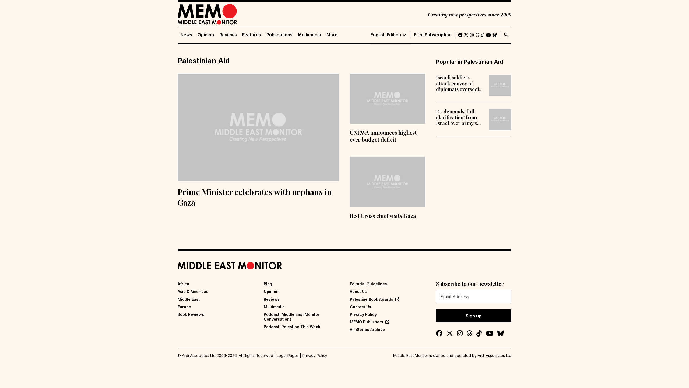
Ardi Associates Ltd (494, 355)
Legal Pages (288, 355)
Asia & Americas (193, 291)
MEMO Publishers (366, 322)
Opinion (206, 34)
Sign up (473, 315)
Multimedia (309, 34)
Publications (279, 34)
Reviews (228, 34)
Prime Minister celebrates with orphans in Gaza (255, 197)
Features (251, 34)
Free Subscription (433, 34)
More (332, 34)
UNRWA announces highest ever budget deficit (383, 136)
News (186, 34)
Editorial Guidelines (368, 284)
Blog (268, 284)
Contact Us (360, 306)
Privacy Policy (363, 314)
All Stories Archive (367, 329)
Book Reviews (191, 314)
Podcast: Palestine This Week (292, 326)
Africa (183, 284)
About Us (358, 291)
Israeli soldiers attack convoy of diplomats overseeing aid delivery (460, 83)
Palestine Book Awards (371, 299)
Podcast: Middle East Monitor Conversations (291, 316)
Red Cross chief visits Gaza (383, 215)
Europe (184, 306)
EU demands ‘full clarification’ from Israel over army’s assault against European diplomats (459, 117)
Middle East (189, 299)
